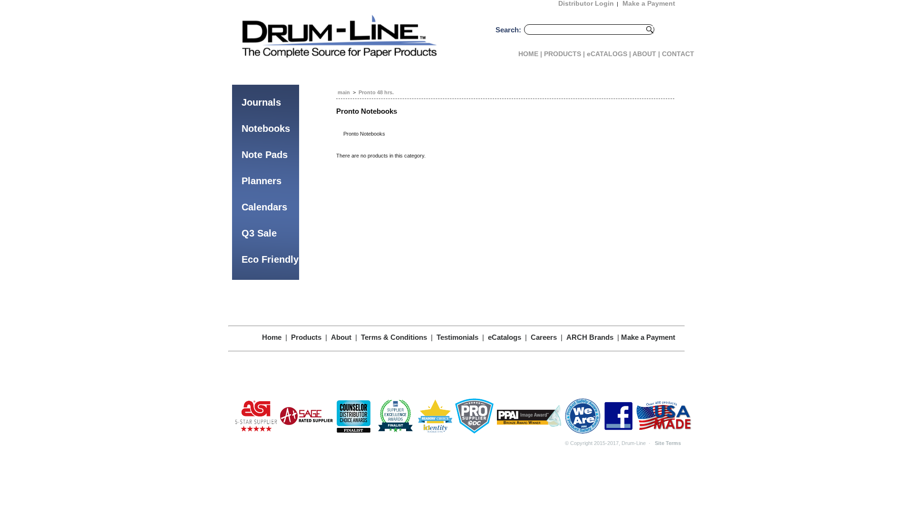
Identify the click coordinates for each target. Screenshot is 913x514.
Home (272, 337)
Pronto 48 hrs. (376, 92)
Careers (544, 337)
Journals (261, 102)
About (341, 337)
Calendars (264, 207)
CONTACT (678, 54)
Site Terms (668, 443)
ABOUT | (646, 54)
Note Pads (265, 154)
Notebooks (266, 128)
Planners (262, 181)
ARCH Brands (589, 337)
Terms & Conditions (394, 337)
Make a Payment (648, 337)
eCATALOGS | (609, 54)
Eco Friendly (270, 259)
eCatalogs (504, 337)
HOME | (530, 54)
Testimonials (457, 337)
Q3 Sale (259, 233)
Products (306, 337)
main (344, 92)
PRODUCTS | (564, 54)
